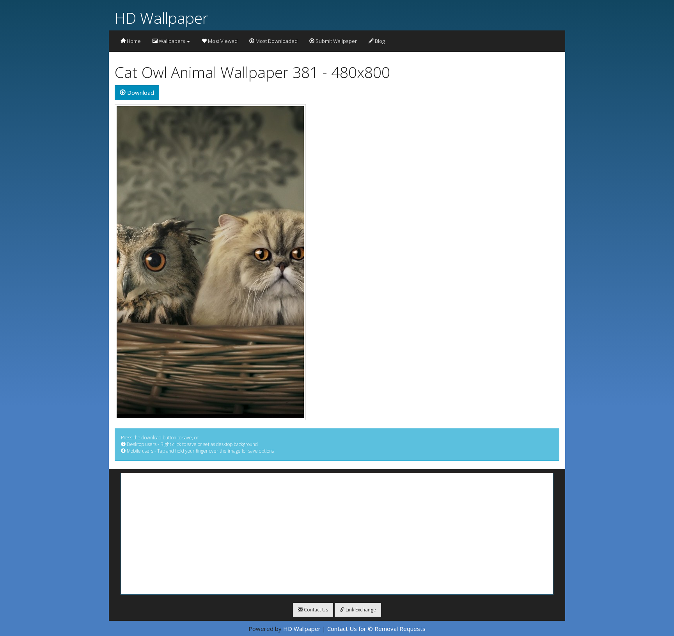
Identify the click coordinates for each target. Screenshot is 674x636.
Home (133, 40)
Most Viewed (222, 40)
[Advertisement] (337, 533)
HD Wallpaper (161, 17)
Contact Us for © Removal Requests (376, 628)
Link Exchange (360, 609)
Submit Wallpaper (335, 40)
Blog (379, 40)
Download (140, 92)
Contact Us (315, 609)
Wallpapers (172, 40)
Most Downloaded (276, 40)
